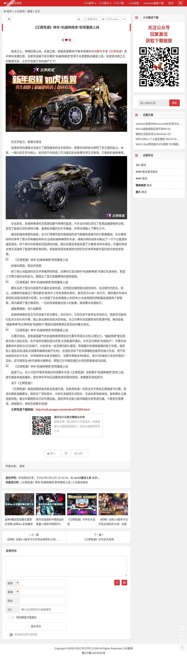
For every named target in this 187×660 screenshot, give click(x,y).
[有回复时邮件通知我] (10, 634)
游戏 (29, 11)
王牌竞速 (115, 51)
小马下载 (119, 3)
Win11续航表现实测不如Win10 (153, 128)
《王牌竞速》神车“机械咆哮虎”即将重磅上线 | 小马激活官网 (54, 482)
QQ (10, 609)
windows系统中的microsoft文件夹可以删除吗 (161, 123)
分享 (80, 453)
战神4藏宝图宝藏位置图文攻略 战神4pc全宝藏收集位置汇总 (19, 524)
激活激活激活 (147, 171)
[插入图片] (124, 582)
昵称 (13, 583)
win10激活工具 (82, 477)
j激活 (141, 164)
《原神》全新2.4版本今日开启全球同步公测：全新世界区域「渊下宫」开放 (113, 524)
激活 (141, 178)
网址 (10, 600)
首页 (170, 3)
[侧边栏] (124, 19)
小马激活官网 (13, 3)
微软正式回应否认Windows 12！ (154, 134)
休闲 (94, 51)
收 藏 (66, 40)
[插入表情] (117, 582)
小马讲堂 (134, 3)
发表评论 (92, 19)
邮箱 (13, 592)
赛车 (99, 51)
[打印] (78, 19)
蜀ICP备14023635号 (93, 652)
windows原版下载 (154, 3)
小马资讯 (104, 3)
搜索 (174, 102)
